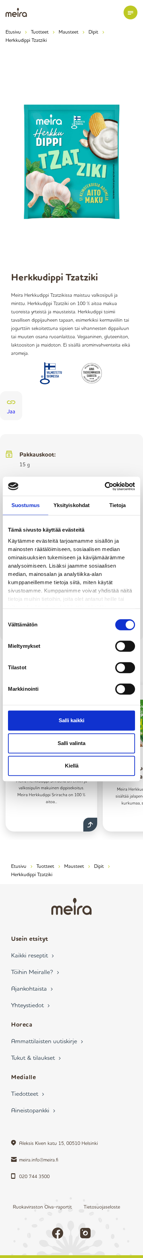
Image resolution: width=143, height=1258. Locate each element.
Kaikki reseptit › (32, 955)
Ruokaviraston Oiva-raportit (42, 1207)
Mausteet (68, 32)
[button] (130, 12)
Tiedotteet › (27, 1093)
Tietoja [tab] (117, 505)
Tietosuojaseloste (102, 1207)
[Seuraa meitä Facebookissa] (57, 1233)
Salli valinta (71, 743)
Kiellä (71, 766)
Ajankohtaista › (32, 988)
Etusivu (13, 32)
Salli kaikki (71, 720)
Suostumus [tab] (25, 505)
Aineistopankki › (33, 1110)
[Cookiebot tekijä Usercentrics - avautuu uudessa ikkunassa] (104, 486)
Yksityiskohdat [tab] (71, 505)
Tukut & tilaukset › (36, 1057)
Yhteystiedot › (30, 1005)
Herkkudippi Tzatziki (26, 40)
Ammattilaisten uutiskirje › (47, 1041)
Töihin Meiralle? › (35, 971)
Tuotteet (40, 32)
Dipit (93, 32)
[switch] (125, 646)
